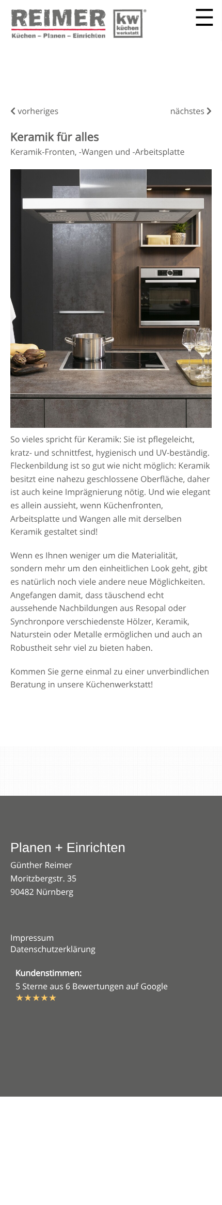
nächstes (188, 111)
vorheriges (36, 111)
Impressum (32, 937)
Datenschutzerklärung (53, 949)
